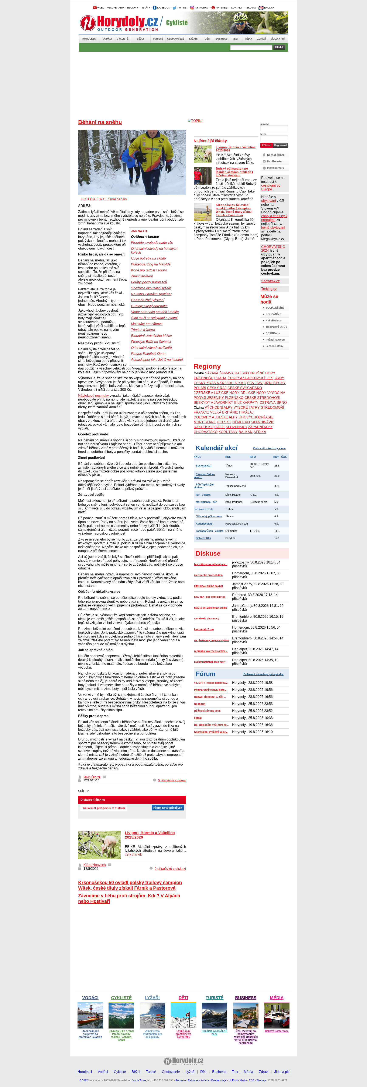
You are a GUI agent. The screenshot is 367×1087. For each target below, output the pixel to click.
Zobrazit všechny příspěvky (263, 674)
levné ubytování (273, 227)
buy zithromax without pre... (210, 564)
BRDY (279, 378)
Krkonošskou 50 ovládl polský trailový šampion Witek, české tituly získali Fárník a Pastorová (130, 885)
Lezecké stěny (274, 346)
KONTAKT (236, 7)
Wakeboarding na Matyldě (151, 264)
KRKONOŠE (203, 378)
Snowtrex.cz (270, 281)
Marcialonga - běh (206, 502)
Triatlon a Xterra (143, 330)
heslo (263, 134)
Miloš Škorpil (91, 777)
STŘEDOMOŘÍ (272, 407)
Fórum (206, 673)
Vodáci (107, 38)
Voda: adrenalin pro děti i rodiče (155, 312)
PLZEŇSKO (234, 397)
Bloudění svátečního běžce (151, 336)
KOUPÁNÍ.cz (273, 314)
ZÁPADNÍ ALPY (260, 427)
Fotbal (198, 717)
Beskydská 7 (204, 465)
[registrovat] (280, 147)
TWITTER (182, 7)
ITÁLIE (219, 427)
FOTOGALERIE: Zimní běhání (104, 199)
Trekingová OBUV (276, 326)
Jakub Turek (139, 1080)
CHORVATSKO (205, 432)
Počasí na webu (275, 339)
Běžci (140, 38)
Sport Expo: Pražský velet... (210, 731)
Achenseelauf (204, 523)
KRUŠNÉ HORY (262, 373)
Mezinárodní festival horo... (210, 689)
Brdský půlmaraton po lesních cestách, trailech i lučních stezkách (234, 172)
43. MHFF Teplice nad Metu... (211, 682)
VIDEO (100, 7)
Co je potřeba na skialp (148, 258)
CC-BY (84, 1080)
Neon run (199, 703)
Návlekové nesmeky (93, 395)
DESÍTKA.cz (273, 333)
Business (221, 38)
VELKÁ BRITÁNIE (224, 412)
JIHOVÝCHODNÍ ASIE (256, 417)
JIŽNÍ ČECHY (275, 383)
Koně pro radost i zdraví (149, 270)
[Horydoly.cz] (124, 23)
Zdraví (261, 38)
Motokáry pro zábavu (146, 324)
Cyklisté (122, 38)
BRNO (282, 402)
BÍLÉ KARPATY (246, 402)
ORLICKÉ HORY (253, 393)
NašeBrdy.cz (273, 320)
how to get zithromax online (210, 607)
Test (236, 38)
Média (248, 38)
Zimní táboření (142, 276)
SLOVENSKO (236, 427)
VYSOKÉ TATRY (115, 7)
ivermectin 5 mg (204, 629)
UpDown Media (238, 1080)
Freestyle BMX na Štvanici (151, 342)
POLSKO (224, 422)
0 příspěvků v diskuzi (172, 780)
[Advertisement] (183, 83)
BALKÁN (246, 432)
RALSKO (242, 373)
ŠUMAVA (226, 373)
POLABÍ (200, 388)
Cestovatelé (175, 38)
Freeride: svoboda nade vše (152, 242)
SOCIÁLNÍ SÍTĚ (275, 307)
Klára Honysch (94, 865)
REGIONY (132, 7)
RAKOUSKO (203, 427)
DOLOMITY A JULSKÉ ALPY (216, 417)
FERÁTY (145, 7)
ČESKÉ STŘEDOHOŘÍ (262, 397)
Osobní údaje (219, 1080)
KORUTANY (228, 432)
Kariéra (204, 1080)
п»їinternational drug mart (209, 661)
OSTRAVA (268, 402)
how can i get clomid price (209, 596)
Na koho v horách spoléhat (151, 294)
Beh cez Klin (203, 538)
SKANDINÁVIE (262, 422)
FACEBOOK (163, 7)
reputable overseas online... (210, 651)
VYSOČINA (276, 393)
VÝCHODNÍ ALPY (219, 407)
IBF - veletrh (203, 494)
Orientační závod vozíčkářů (151, 347)
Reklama (193, 1080)
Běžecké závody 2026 (207, 710)
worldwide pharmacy (206, 618)
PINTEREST (222, 7)
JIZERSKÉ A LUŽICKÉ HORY (216, 393)
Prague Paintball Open (148, 353)
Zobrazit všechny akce (269, 448)
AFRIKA (260, 432)
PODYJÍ (200, 397)
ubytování (268, 201)
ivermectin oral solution (208, 575)
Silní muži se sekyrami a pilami (154, 318)
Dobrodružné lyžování (147, 300)
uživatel (264, 124)
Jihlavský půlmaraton (209, 516)
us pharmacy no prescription (211, 640)
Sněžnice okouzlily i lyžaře (151, 288)
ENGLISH (269, 7)
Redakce (180, 1080)
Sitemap (261, 1080)
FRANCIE (201, 412)
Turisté (158, 38)
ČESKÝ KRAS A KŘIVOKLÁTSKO (220, 383)
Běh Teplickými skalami (204, 486)
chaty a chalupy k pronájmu (274, 218)
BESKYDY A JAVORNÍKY (213, 402)
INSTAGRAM (201, 7)
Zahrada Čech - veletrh (209, 530)
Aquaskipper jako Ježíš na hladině (157, 359)
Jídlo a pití (278, 38)
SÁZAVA (211, 373)
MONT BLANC (205, 422)
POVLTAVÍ (255, 383)
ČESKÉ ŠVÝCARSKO (244, 388)
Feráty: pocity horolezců (149, 282)
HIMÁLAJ (246, 412)
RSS (251, 1080)
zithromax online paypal (208, 586)
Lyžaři (193, 38)
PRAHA (220, 378)
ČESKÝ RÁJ (216, 388)
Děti (207, 38)
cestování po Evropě (270, 187)
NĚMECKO (241, 422)
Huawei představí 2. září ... (210, 696)
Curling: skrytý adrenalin (149, 306)
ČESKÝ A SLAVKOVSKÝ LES (250, 378)
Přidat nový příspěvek (167, 807)
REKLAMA (250, 7)
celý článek (133, 854)
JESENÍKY (215, 397)
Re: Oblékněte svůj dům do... (211, 724)
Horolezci (89, 38)
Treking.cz (269, 289)
